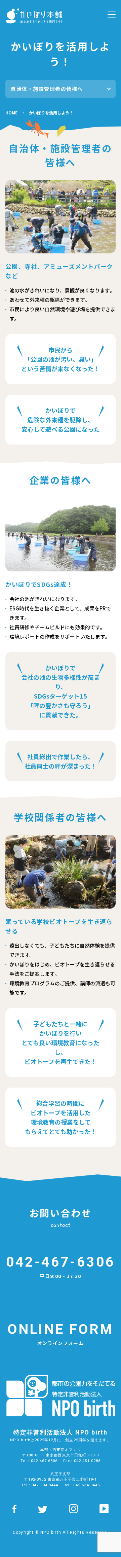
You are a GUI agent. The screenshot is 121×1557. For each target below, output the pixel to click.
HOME (11, 112)
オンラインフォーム (60, 1334)
